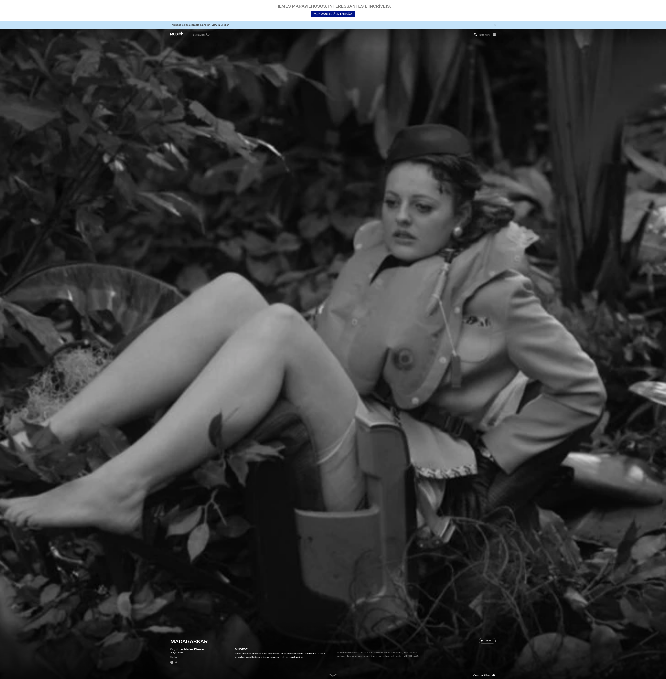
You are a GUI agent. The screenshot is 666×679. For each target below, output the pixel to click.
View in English (220, 24)
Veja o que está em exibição (333, 13)
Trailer (488, 640)
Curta (173, 657)
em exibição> (410, 655)
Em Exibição (201, 34)
